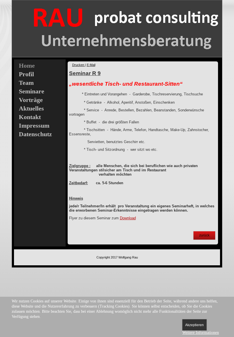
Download (128, 218)
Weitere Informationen (200, 332)
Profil (26, 74)
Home (27, 65)
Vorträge (31, 99)
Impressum (34, 125)
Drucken (78, 65)
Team (26, 82)
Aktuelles (31, 108)
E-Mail (91, 65)
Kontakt (30, 117)
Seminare (31, 91)
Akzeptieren (194, 325)
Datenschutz (35, 134)
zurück (204, 235)
